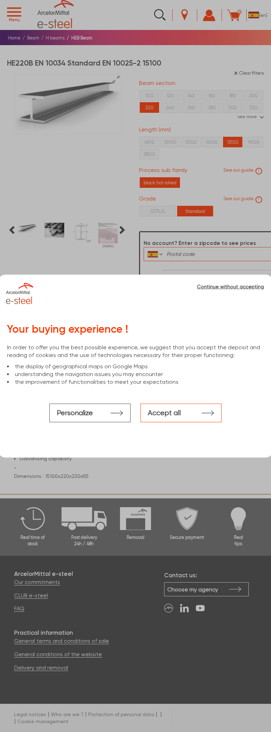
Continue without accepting (230, 286)
